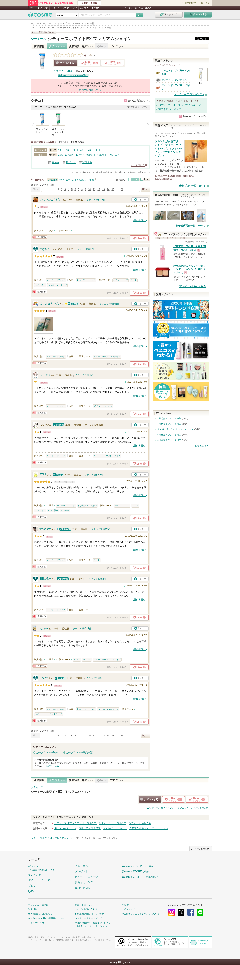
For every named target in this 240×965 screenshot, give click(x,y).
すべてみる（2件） (137, 106)
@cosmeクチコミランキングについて (141, 914)
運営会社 (126, 905)
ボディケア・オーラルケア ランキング (179, 105)
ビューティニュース (86, 876)
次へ (145, 189)
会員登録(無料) (189, 2)
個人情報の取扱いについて (41, 914)
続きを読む (139, 220)
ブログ (66, 8)
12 (99, 189)
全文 (144, 179)
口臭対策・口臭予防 (87, 505)
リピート (71, 162)
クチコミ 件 (62, 71)
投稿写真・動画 (81, 46)
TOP (32, 8)
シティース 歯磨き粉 (140, 823)
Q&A (75, 8)
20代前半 (69, 155)
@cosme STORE (136, 871)
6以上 (98, 150)
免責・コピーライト (85, 905)
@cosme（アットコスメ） (106, 838)
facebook (190, 912)
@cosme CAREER (140, 876)
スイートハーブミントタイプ (107, 356)
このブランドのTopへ (47, 752)
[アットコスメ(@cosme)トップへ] (40, 15)
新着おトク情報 (89, 3)
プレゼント (81, 871)
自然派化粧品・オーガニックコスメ (148, 828)
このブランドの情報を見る (43, 32)
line (200, 912)
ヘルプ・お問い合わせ (86, 909)
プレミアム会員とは (38, 905)
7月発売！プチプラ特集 (169, 424)
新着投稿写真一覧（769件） (191, 225)
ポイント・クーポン (40, 880)
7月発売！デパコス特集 (169, 418)
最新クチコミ (83, 887)
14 (108, 189)
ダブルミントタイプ (57, 285)
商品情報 (39, 46)
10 (89, 189)
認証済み (87, 162)
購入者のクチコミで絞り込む (73, 75)
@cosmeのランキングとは (195, 116)
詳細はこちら (52, 766)
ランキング (43, 8)
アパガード (167, 70)
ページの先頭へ (179, 808)
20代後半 (80, 155)
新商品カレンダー (85, 882)
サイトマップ (128, 909)
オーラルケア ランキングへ (189, 94)
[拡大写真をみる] (43, 324)
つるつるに (40, 285)
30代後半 (102, 155)
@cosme (41, 867)
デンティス (167, 79)
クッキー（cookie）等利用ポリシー (46, 918)
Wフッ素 (65, 510)
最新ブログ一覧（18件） (192, 185)
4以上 (83, 150)
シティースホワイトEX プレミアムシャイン (90, 38)
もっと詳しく (138, 165)
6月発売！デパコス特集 (169, 440)
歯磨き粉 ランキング (169, 109)
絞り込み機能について (139, 100)
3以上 (76, 150)
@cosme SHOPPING (138, 865)
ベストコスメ (145, 8)
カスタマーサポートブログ (88, 918)
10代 (60, 155)
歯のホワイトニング (85, 280)
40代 (110, 155)
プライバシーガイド (38, 923)
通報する (39, 237)
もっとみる (201, 445)
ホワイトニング (120, 280)
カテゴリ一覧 (130, 8)
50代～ (118, 155)
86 (122, 189)
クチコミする (65, 63)
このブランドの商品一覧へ (80, 752)
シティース (38, 38)
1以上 (61, 150)
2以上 (68, 150)
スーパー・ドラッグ (55, 280)
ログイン (205, 2)
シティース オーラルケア (112, 823)
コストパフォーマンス (108, 709)
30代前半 (91, 155)
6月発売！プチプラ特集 (169, 434)
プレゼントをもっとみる (192, 286)
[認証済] (73, 303)
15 (113, 189)
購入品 (55, 162)
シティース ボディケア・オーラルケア (75, 823)
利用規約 (32, 909)
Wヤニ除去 (53, 510)
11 (94, 189)
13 (103, 189)
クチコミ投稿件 (96, 199)
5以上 (90, 150)
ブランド (55, 8)
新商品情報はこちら (90, 89)
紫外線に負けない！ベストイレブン (175, 429)
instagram (171, 912)
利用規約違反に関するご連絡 (89, 914)
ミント (133, 280)
